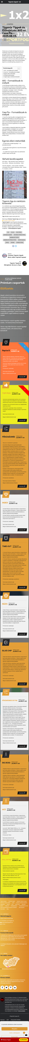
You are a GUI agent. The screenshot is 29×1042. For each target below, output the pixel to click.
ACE (12, 904)
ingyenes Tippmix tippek (19, 234)
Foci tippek (18, 232)
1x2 (8, 232)
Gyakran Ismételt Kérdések (21, 902)
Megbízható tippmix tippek (10, 239)
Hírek (13, 902)
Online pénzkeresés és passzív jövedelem (8, 907)
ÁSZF (8, 1019)
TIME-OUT (7, 905)
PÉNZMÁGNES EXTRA (23, 905)
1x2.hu (12, 232)
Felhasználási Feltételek (15, 1019)
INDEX (1, 905)
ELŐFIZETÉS (23, 1039)
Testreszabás (14, 1037)
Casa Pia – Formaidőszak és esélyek (12, 72)
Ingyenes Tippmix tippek (22, 901)
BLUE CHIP (17, 904)
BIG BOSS (24, 904)
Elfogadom (14, 1028)
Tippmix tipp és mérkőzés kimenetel (11, 76)
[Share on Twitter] (16, 246)
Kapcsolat (2, 1019)
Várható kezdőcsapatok (9, 75)
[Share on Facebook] (13, 246)
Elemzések (10, 24)
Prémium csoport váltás (5, 902)
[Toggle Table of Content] (18, 68)
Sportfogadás (21, 239)
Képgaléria (2, 904)
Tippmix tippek (19, 242)
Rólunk (8, 904)
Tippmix (12, 242)
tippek (7, 242)
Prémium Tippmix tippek (9, 220)
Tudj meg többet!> (21, 1010)
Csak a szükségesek (14, 1033)
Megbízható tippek (14, 237)
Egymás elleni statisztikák (9, 73)
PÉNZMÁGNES (14, 905)
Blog (8, 909)
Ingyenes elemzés (8, 234)
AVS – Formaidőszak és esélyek (11, 70)
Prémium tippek (11, 901)
